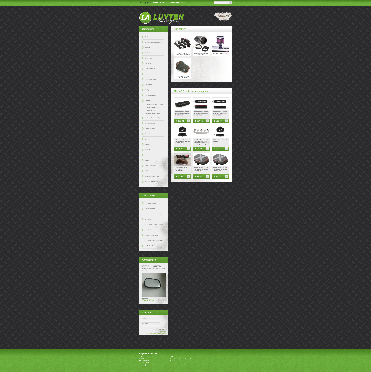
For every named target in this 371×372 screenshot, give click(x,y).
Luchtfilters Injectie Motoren (153, 107)
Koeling (147, 90)
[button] (188, 120)
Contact (172, 361)
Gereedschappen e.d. (150, 79)
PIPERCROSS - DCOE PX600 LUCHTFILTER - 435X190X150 (182, 113)
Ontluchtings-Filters (151, 110)
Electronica (148, 63)
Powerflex (147, 144)
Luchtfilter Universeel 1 (151, 203)
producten (222, 16)
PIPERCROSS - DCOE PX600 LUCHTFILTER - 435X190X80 (220, 113)
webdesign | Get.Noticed (221, 350)
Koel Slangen (148, 84)
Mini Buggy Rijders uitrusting (152, 118)
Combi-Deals (148, 58)
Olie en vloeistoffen (150, 128)
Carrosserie (148, 52)
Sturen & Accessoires (150, 165)
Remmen (147, 149)
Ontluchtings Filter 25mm (151, 235)
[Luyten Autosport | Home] (161, 24)
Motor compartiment (150, 123)
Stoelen (147, 160)
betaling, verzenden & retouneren (179, 357)
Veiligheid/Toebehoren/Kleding (153, 181)
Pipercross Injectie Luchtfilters (154, 113)
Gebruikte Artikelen (150, 68)
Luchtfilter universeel (150, 208)
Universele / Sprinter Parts (152, 176)
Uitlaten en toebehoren (151, 171)
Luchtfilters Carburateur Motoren (154, 104)
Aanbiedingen (149, 259)
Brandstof (147, 47)
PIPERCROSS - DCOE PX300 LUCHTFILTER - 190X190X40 (220, 169)
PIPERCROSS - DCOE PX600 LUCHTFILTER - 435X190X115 (201, 113)
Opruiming (147, 139)
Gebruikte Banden (149, 74)
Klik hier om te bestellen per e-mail (156, 333)
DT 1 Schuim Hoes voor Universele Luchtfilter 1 (181, 169)
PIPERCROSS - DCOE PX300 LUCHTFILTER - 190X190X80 (201, 169)
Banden (147, 37)
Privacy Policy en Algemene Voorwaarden (181, 359)
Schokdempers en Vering (151, 155)
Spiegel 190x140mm (151, 266)
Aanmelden (163, 331)
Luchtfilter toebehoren (150, 95)
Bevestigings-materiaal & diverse (153, 42)
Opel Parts (147, 133)
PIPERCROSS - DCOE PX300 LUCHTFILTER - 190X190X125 (182, 141)
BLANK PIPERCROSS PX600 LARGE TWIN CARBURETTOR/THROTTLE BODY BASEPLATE (203, 142)
